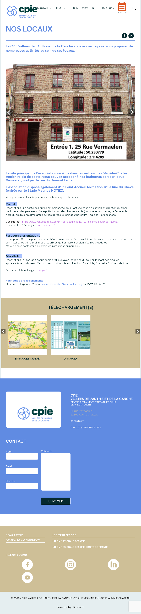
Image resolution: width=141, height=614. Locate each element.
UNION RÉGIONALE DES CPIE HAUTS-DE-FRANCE (80, 547)
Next (131, 112)
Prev (9, 112)
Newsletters (14, 535)
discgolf (70, 358)
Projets (60, 7)
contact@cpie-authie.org (85, 427)
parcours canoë (27, 358)
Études (73, 7)
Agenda (122, 12)
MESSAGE (46, 451)
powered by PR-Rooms (70, 607)
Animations (88, 7)
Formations (106, 7)
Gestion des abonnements (23, 540)
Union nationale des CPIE (68, 541)
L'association (42, 7)
